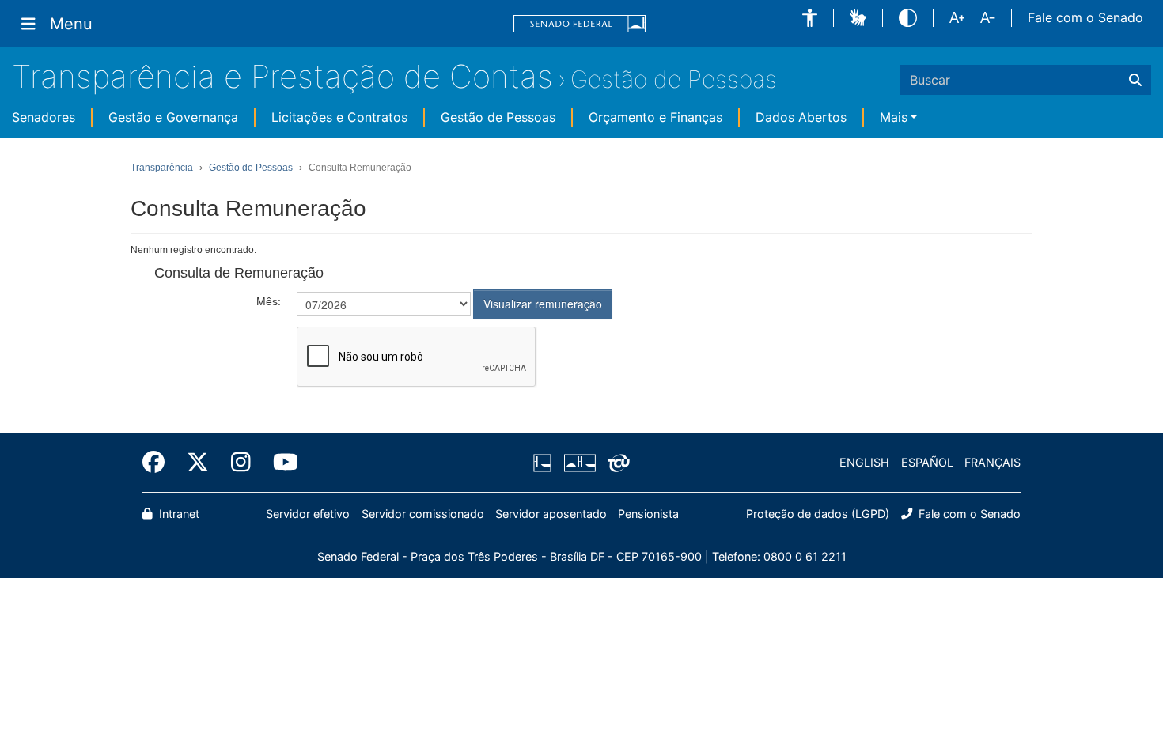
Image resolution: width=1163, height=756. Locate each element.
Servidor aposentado (551, 513)
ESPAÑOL (927, 462)
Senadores (43, 117)
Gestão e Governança (173, 117)
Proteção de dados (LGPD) (817, 513)
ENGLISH (864, 462)
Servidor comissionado (423, 513)
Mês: (268, 301)
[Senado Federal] (579, 24)
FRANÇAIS (992, 462)
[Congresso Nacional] (579, 462)
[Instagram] (241, 462)
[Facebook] (159, 462)
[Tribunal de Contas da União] (616, 462)
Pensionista (648, 513)
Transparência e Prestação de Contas (282, 76)
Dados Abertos (801, 117)
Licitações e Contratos (339, 117)
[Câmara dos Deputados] (545, 462)
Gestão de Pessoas (673, 79)
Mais (893, 117)
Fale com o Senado (1085, 17)
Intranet (177, 513)
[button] (809, 18)
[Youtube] (280, 462)
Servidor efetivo (308, 513)
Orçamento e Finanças (655, 117)
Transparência (162, 167)
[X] (198, 462)
